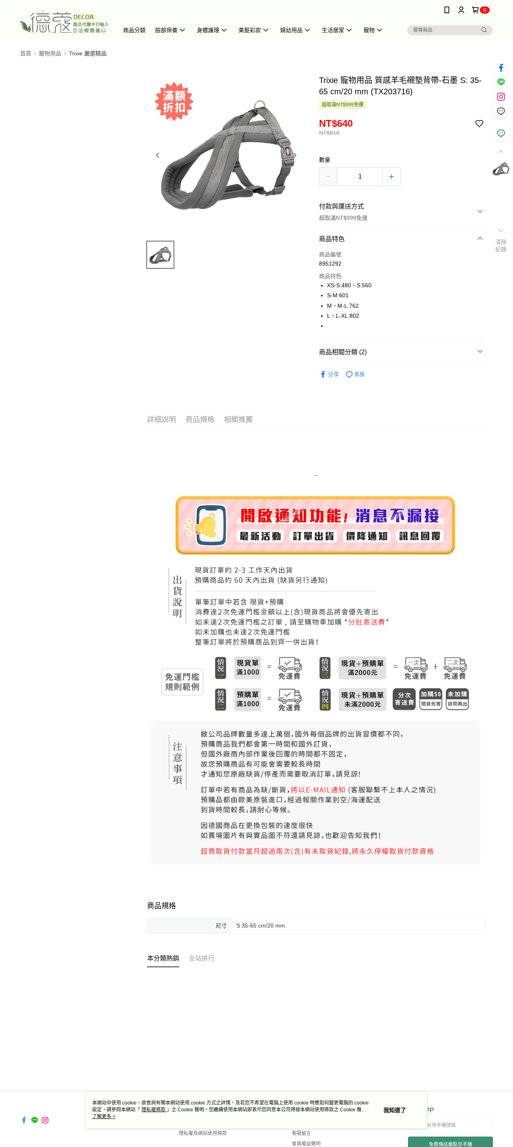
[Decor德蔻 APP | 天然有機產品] (64, 21)
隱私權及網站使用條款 (203, 1133)
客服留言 (301, 1133)
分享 (333, 374)
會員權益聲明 (306, 1144)
